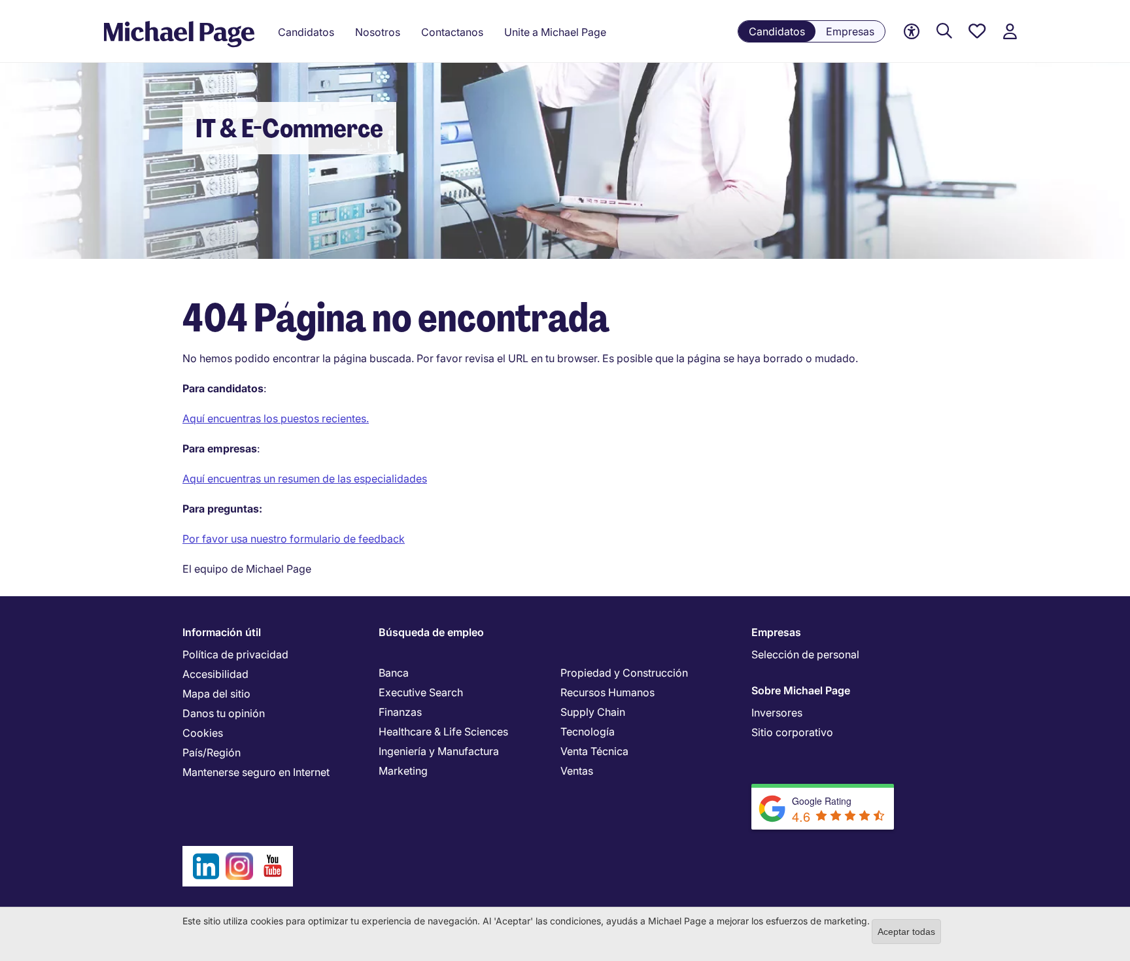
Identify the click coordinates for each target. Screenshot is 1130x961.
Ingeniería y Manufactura (439, 751)
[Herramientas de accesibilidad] (911, 32)
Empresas (850, 31)
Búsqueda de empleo (431, 632)
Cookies (202, 732)
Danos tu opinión (223, 713)
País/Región (211, 752)
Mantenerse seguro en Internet (256, 772)
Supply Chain (592, 711)
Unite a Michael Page (555, 32)
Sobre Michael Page (800, 690)
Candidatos (777, 31)
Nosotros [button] (377, 32)
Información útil (221, 632)
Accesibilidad (215, 674)
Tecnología (587, 731)
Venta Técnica (594, 751)
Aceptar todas (906, 931)
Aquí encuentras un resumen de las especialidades (304, 478)
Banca (394, 672)
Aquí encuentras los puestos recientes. (275, 418)
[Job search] (944, 31)
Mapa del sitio (216, 693)
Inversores (776, 712)
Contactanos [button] (452, 32)
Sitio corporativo (792, 732)
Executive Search (421, 692)
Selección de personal (805, 654)
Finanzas (400, 711)
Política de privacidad (235, 654)
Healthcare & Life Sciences (443, 731)
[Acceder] (1009, 32)
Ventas (576, 770)
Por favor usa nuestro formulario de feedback (293, 538)
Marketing (403, 770)
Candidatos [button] (306, 32)
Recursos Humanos (607, 692)
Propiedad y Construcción (624, 672)
